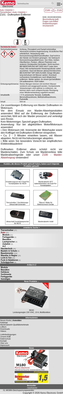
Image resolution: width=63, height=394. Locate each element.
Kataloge (4, 323)
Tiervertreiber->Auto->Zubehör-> (13, 12)
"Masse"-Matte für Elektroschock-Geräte (45, 203)
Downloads (5, 329)
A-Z (4, 246)
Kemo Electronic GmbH (51, 393)
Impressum (4, 345)
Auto (5, 232)
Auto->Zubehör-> (7, 10)
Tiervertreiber (9, 230)
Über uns (4, 343)
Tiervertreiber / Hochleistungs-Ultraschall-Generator (17, 203)
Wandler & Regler (11, 255)
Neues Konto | (10, 320)
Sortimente (6, 274)
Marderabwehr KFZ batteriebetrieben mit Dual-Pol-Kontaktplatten (45, 183)
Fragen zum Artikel (50, 21)
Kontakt (3, 341)
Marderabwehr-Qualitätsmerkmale (14, 325)
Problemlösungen (50, 24)
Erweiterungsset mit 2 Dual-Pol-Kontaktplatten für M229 (17, 182)
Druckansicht (48, 26)
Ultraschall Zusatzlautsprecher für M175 (17, 222)
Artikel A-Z (31, 265)
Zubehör (7, 244)
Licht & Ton (8, 258)
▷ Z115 (58, 10)
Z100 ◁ (48, 10)
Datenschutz (5, 339)
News (31, 348)
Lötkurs (3, 327)
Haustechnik (8, 248)
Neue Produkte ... (31, 281)
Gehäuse (5, 272)
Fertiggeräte (9, 237)
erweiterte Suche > (31, 228)
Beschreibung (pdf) (51, 19)
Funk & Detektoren (11, 260)
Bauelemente (9, 253)
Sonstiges (5, 279)
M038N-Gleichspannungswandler (20, 390)
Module (7, 235)
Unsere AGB (5, 337)
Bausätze (6, 239)
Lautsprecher (9, 242)
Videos (3, 331)
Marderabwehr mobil (45, 221)
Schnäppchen (8, 262)
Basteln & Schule (10, 251)
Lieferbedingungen (8, 334)
